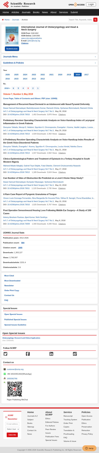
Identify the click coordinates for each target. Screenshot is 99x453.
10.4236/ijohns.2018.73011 (18, 188)
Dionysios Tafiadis (10, 127)
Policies (86, 412)
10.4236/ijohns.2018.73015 (18, 114)
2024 (25, 75)
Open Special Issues (13, 314)
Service (68, 412)
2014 (25, 79)
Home (6, 12)
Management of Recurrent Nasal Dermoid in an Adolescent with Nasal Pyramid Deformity (46, 104)
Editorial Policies (52, 422)
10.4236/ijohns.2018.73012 (18, 172)
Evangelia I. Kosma (65, 127)
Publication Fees (52, 437)
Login (91, 4)
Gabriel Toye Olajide (32, 166)
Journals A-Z (32, 416)
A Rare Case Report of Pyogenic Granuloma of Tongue (30, 194)
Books (36, 12)
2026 (8, 75)
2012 (43, 79)
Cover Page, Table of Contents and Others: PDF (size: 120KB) (30, 98)
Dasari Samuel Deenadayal (14, 108)
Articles (15, 12)
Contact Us (9, 295)
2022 (43, 75)
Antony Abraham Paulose (13, 217)
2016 (8, 79)
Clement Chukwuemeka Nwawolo (67, 166)
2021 (51, 75)
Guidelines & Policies (13, 63)
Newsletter (9, 286)
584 (22, 243)
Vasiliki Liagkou (80, 127)
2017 (86, 75)
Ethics (47, 419)
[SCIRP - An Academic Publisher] (19, 4)
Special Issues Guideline (15, 325)
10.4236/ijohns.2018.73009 (18, 224)
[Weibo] (75, 354)
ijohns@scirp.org (33, 41)
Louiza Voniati (63, 146)
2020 (60, 75)
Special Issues (51, 440)
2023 (34, 75)
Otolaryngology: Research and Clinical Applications (21, 338)
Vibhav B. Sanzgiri (68, 198)
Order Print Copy (11, 290)
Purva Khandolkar (83, 198)
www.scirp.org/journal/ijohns (31, 38)
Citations (24, 43)
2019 (69, 75)
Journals (26, 12)
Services (63, 12)
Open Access (87, 416)
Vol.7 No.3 (49, 111)
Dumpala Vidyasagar (35, 182)
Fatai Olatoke (46, 166)
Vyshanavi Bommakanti (69, 108)
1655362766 (12, 378)
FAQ (6, 300)
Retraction (86, 430)
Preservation (87, 427)
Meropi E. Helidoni (26, 127)
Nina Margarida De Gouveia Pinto (46, 198)
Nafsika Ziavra (76, 146)
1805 (20, 248)
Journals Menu (10, 57)
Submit (74, 12)
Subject (30, 420)
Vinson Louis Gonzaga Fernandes (17, 198)
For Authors (50, 426)
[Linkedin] (51, 354)
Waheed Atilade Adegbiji (13, 166)
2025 (16, 75)
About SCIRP (48, 413)
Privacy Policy (87, 434)
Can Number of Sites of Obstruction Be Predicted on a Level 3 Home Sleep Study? (43, 178)
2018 (78, 75)
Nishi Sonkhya (41, 217)
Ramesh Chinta (53, 108)
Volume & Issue (70, 441)
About (53, 12)
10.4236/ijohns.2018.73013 (18, 153)
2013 (34, 79)
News (45, 12)
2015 (16, 79)
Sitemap (30, 427)
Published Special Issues (15, 319)
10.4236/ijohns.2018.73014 (18, 134)
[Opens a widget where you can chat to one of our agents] (89, 448)
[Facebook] (28, 354)
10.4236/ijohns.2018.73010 (18, 204)
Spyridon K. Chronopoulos (45, 127)
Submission (12, 49)
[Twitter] (5, 354)
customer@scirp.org (15, 369)
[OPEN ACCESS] (76, 4)
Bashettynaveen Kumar (36, 108)
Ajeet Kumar (30, 217)
